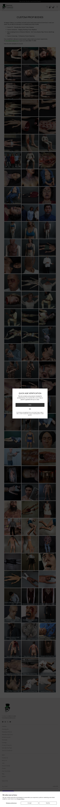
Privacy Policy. (20, 799)
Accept (29, 803)
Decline (48, 803)
